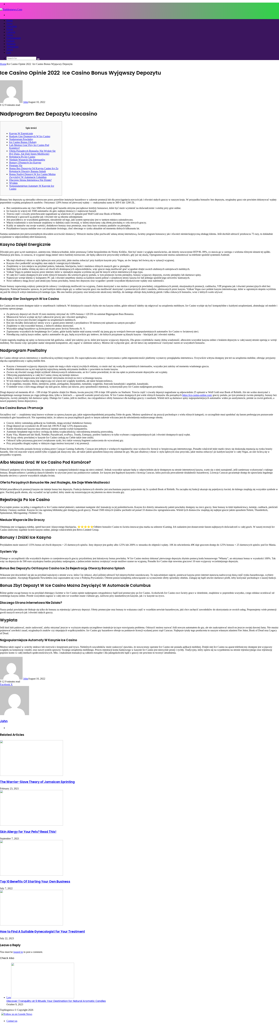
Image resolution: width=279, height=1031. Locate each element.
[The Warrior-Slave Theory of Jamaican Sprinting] (31, 775)
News (9, 23)
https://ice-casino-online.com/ (197, 395)
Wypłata (13, 183)
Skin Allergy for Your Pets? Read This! (28, 832)
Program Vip (15, 165)
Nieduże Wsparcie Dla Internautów (27, 159)
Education (11, 26)
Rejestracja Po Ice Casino (22, 156)
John (25, 102)
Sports (9, 35)
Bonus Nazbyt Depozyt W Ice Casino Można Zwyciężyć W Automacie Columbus (32, 175)
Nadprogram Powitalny (21, 139)
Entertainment (13, 38)
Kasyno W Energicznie (21, 133)
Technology (12, 46)
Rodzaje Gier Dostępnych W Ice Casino (29, 136)
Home (9, 20)
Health (9, 29)
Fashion (10, 40)
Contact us (11, 1021)
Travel (9, 49)
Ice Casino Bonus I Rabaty (23, 142)
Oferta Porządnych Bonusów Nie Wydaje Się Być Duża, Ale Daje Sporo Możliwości (32, 152)
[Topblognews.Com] (11, 9)
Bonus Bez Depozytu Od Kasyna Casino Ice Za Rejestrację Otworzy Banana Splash (33, 170)
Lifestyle (10, 32)
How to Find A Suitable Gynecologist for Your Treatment (42, 931)
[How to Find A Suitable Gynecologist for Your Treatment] (31, 924)
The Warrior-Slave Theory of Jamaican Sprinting (37, 782)
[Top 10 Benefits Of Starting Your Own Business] (31, 874)
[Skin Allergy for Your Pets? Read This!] (31, 824)
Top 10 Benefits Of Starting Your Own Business (35, 881)
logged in (18, 952)
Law (8, 52)
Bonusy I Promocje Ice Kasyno (25, 162)
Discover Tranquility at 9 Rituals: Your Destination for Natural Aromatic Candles (56, 1001)
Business (11, 43)
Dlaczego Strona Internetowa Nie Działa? (30, 180)
